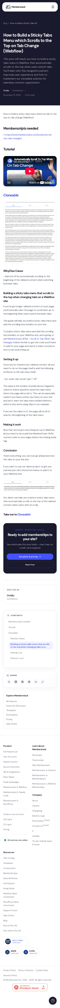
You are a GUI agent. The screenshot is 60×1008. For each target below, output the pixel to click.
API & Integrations (11, 772)
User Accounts (10, 756)
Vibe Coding (9, 858)
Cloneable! (23, 514)
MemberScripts (10, 873)
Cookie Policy (42, 970)
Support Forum (10, 910)
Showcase (37, 755)
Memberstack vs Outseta (44, 770)
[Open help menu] (53, 1001)
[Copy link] (42, 682)
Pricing (9, 719)
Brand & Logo (38, 816)
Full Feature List (10, 751)
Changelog (37, 810)
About (35, 800)
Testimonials (38, 760)
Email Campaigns (11, 782)
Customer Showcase (16, 706)
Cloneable (10, 195)
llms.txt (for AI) (10, 925)
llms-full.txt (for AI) (12, 930)
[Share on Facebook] (22, 682)
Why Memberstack (41, 765)
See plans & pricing (28, 556)
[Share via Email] (36, 682)
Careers (35, 805)
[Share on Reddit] (29, 682)
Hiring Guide (8, 888)
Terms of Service (25, 970)
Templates (11, 710)
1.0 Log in (7, 824)
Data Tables (8, 777)
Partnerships (41, 821)
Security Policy (10, 975)
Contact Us (40, 826)
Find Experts (12, 715)
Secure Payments (11, 767)
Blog (5, 23)
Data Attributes (10, 878)
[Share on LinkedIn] (16, 682)
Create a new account (13, 814)
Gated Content (10, 762)
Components (9, 868)
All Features (11, 701)
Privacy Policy (9, 970)
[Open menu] (53, 7)
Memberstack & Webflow (15, 787)
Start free (30, 564)
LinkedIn (35, 836)
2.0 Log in (7, 819)
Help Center (11, 724)
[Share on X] (9, 682)
